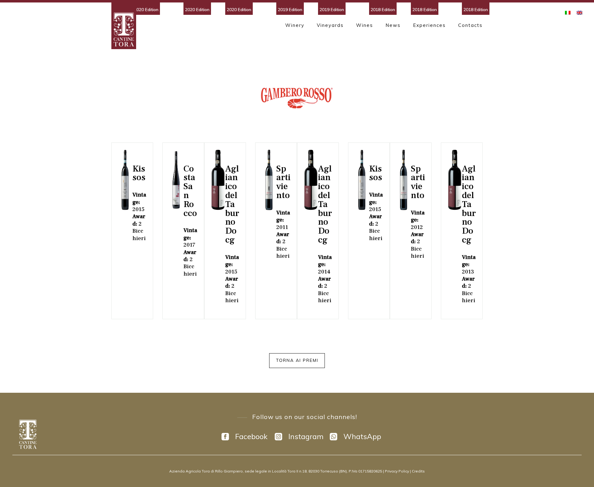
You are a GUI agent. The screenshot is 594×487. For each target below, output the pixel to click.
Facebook (251, 436)
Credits (418, 471)
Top (579, 472)
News (393, 25)
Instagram (306, 436)
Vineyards (330, 25)
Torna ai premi (297, 360)
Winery (294, 25)
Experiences (429, 25)
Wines (364, 25)
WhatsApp (362, 436)
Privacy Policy (397, 471)
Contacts (470, 25)
